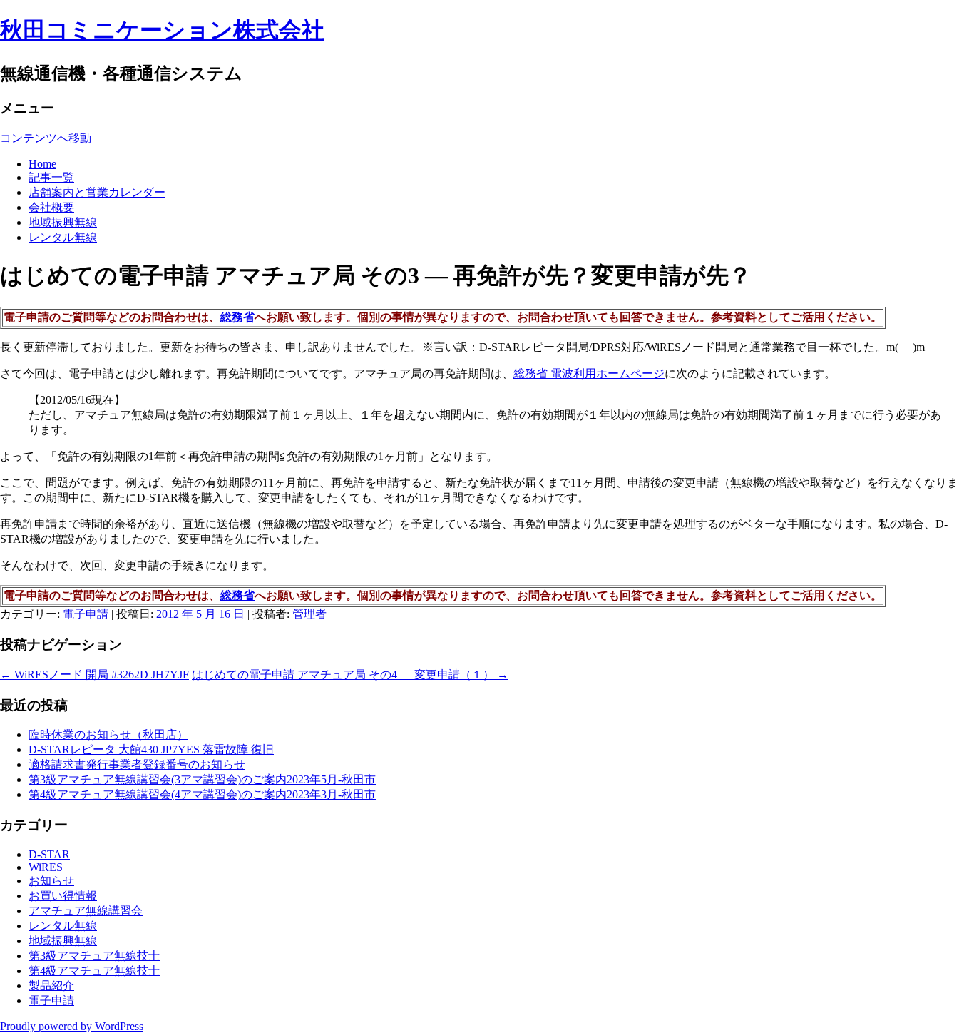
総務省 (237, 317)
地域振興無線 (63, 222)
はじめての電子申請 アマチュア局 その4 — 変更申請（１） (350, 674)
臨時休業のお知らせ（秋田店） (108, 734)
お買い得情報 (63, 896)
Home (42, 164)
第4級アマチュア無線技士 (94, 971)
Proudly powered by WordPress (71, 1026)
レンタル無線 (63, 237)
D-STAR (49, 854)
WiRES (46, 867)
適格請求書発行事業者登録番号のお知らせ (137, 764)
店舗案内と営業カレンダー (97, 192)
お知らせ (51, 881)
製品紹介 (51, 985)
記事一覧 (51, 177)
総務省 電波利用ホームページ (589, 373)
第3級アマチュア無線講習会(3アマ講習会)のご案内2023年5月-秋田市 (202, 779)
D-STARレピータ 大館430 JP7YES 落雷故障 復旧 (151, 749)
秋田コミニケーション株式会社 (162, 30)
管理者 (309, 614)
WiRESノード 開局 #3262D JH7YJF (94, 674)
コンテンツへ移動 (45, 138)
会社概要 (51, 207)
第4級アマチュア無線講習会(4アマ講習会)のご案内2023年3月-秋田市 (202, 794)
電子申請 (85, 614)
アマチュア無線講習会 (86, 911)
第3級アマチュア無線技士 (94, 956)
